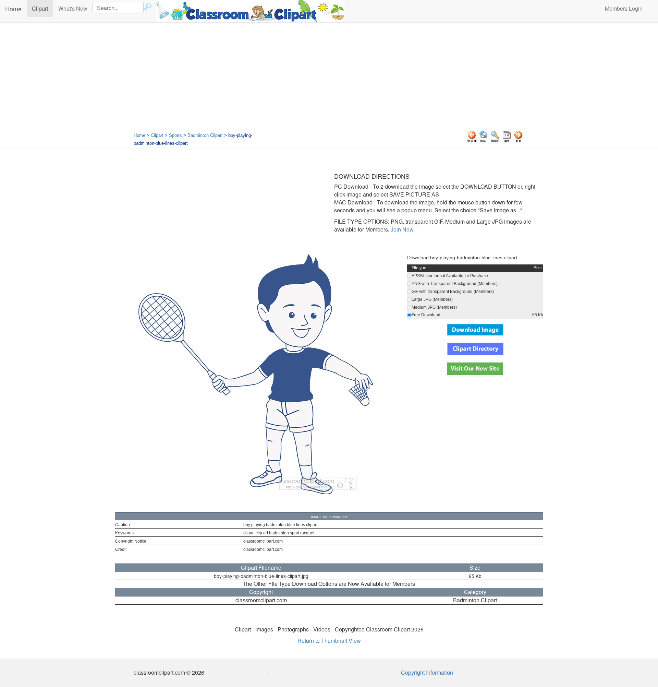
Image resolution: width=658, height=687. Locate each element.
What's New (72, 8)
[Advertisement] (329, 77)
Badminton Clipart (205, 135)
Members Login (624, 8)
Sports (175, 135)
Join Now (401, 229)
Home (13, 8)
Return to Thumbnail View (329, 640)
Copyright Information (427, 672)
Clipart (42, 8)
